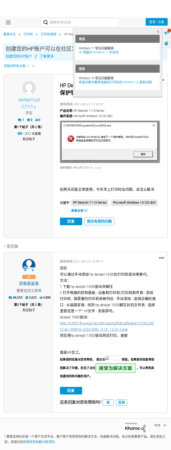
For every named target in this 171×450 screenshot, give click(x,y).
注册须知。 (49, 442)
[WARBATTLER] (29, 88)
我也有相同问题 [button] (99, 221)
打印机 (28, 34)
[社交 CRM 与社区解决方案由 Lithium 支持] (135, 427)
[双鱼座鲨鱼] (29, 265)
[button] (110, 142)
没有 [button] (121, 402)
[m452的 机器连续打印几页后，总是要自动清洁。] (28, 66)
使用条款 (32, 442)
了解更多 (47, 56)
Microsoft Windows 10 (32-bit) (134, 202)
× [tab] (158, 31)
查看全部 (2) (79, 210)
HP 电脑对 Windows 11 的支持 (99, 52)
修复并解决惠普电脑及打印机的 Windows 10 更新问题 (115, 82)
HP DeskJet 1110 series (89, 202)
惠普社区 (9, 34)
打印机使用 (48, 34)
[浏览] (7, 22)
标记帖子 (29, 139)
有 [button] (108, 402)
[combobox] (80, 22)
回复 (71, 221)
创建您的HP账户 (19, 56)
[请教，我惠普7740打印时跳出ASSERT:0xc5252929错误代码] (33, 66)
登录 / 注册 (156, 22)
